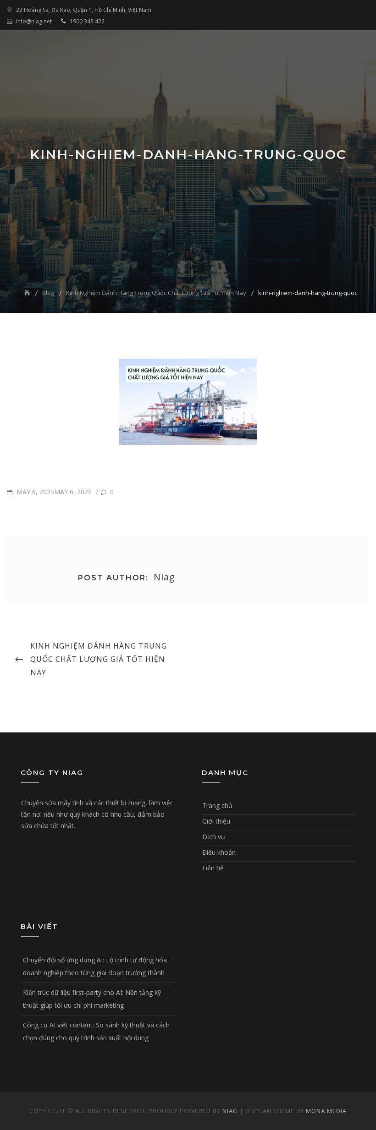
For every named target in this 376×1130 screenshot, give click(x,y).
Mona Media (326, 1111)
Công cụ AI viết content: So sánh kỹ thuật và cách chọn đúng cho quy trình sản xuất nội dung (96, 1031)
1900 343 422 (87, 21)
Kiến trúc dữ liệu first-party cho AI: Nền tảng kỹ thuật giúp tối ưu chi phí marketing (92, 999)
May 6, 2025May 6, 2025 (53, 491)
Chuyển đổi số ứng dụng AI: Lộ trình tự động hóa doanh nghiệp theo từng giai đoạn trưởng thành (95, 966)
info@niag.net (34, 21)
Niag (230, 1111)
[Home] (28, 293)
